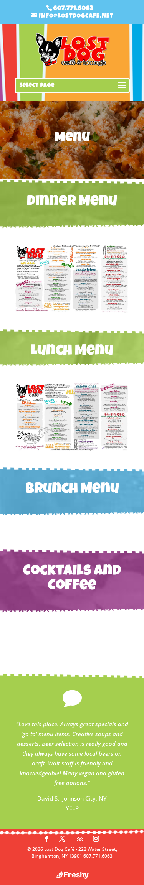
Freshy (72, 875)
